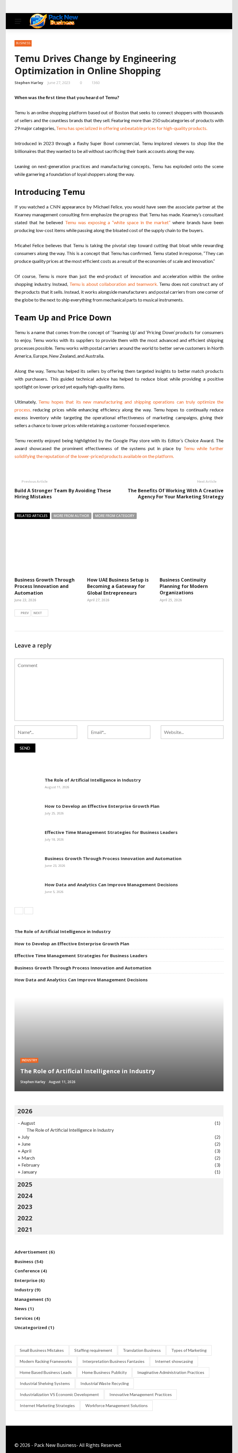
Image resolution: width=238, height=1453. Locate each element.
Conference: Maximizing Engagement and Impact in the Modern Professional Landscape (119, 6)
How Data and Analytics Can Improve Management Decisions (111, 884)
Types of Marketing (189, 1350)
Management (29, 1299)
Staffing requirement (93, 1350)
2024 (25, 1195)
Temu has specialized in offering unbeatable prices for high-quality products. (131, 128)
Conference (27, 1271)
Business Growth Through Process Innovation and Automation (45, 586)
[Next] (28, 910)
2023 (25, 1206)
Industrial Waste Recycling (104, 1383)
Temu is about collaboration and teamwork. (113, 284)
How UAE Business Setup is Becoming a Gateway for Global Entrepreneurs (118, 586)
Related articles (32, 515)
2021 (25, 1229)
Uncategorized (31, 1327)
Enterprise (26, 1280)
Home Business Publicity (104, 1372)
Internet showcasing (174, 1361)
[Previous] (19, 910)
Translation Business (142, 1350)
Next (37, 613)
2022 (25, 1217)
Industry (29, 1060)
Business (23, 43)
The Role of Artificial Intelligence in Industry (93, 780)
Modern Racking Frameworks (46, 1361)
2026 (25, 1110)
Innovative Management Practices (140, 1394)
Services (24, 1318)
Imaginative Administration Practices (170, 1372)
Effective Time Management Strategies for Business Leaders (111, 832)
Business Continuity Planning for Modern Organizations (184, 586)
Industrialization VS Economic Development (59, 1394)
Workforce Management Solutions (116, 1405)
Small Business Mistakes (42, 1350)
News (21, 1308)
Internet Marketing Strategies (47, 1405)
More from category (114, 515)
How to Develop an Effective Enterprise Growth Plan (102, 806)
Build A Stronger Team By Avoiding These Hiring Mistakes (63, 493)
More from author (71, 515)
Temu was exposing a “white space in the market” (117, 222)
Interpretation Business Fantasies (113, 1361)
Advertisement (31, 1252)
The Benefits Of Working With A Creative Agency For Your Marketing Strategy (175, 493)
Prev (25, 613)
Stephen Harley (29, 82)
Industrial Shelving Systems (45, 1383)
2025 (25, 1184)
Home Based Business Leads (46, 1372)
